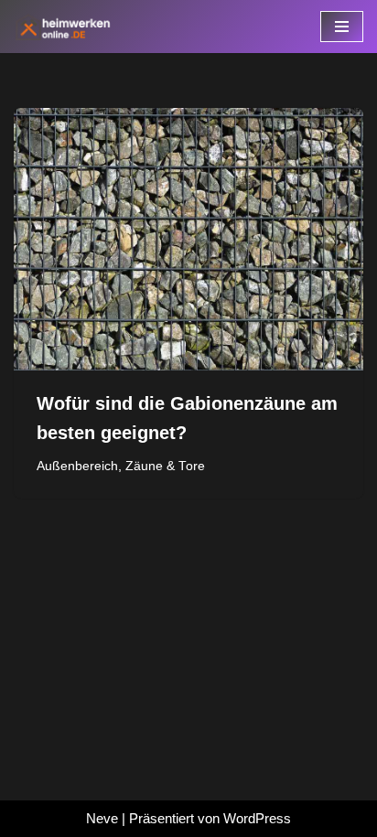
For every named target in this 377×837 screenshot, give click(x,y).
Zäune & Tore (165, 466)
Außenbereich (77, 466)
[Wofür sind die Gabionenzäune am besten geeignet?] (188, 239)
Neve (102, 818)
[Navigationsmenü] (341, 26)
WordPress (257, 818)
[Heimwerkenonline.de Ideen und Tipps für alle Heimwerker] (69, 26)
